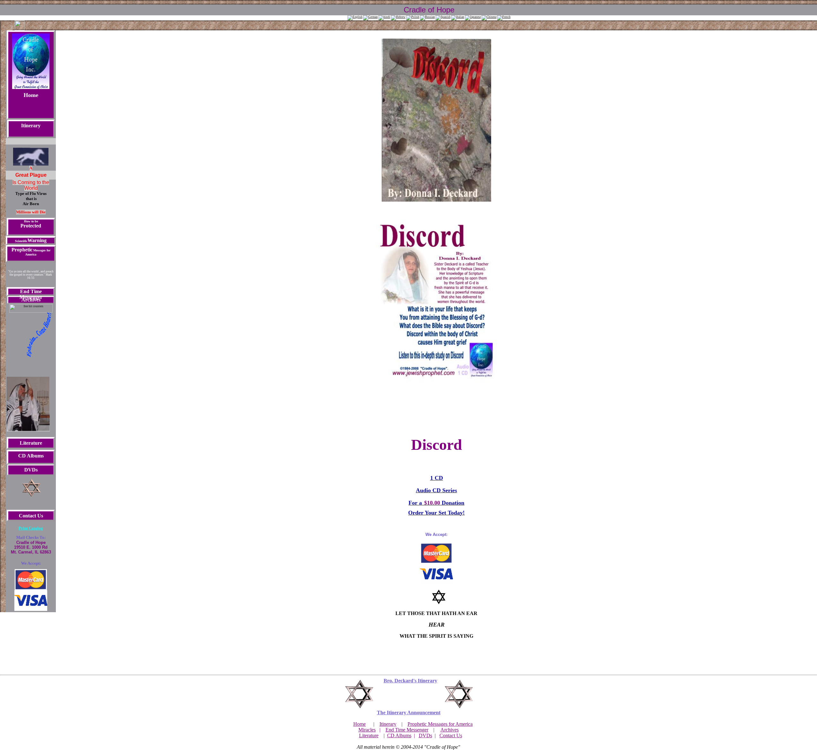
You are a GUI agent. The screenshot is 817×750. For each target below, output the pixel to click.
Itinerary (31, 125)
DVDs (425, 735)
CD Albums (399, 735)
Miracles (367, 729)
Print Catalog (31, 528)
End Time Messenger (407, 729)
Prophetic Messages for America (440, 724)
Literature (369, 735)
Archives (449, 729)
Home (31, 95)
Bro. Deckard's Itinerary (410, 680)
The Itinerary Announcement (408, 712)
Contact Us (450, 735)
